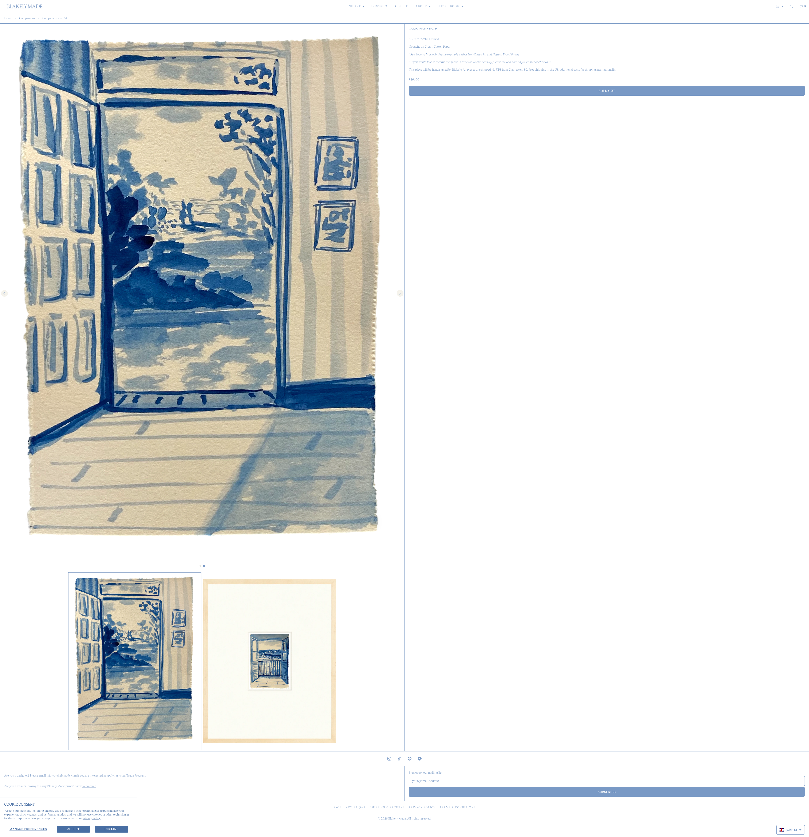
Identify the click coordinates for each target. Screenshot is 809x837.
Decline (111, 829)
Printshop (380, 6)
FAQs (338, 807)
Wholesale (89, 786)
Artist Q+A (356, 807)
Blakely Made (397, 818)
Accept (73, 829)
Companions (27, 18)
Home (8, 18)
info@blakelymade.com (62, 775)
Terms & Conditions (458, 807)
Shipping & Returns (387, 807)
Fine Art (353, 6)
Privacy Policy (91, 818)
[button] (134, 661)
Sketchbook (448, 6)
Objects (402, 6)
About (421, 6)
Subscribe (607, 792)
